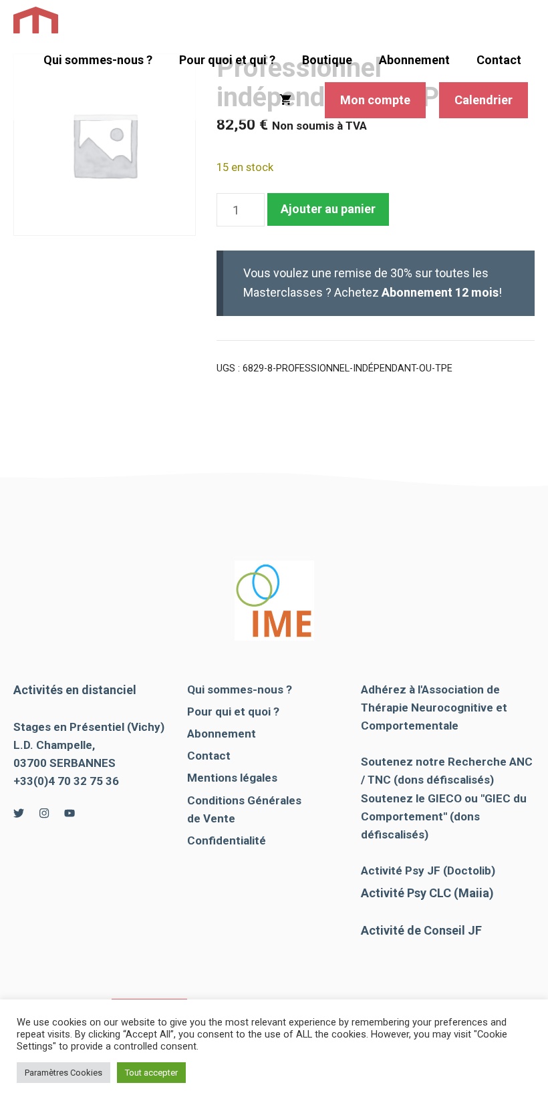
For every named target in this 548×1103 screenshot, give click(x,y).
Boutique (327, 60)
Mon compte (375, 100)
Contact (498, 60)
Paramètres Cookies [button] (63, 1073)
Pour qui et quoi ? (233, 711)
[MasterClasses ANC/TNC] (35, 20)
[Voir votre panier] (285, 100)
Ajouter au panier (328, 209)
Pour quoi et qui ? (227, 60)
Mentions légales (232, 777)
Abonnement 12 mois (440, 292)
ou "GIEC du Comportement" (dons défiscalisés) (444, 816)
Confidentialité (226, 840)
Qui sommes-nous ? (97, 60)
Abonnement (414, 60)
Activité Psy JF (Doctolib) (428, 870)
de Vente (211, 818)
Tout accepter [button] (151, 1073)
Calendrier (483, 100)
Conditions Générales (244, 800)
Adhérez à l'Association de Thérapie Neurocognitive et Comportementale (434, 707)
